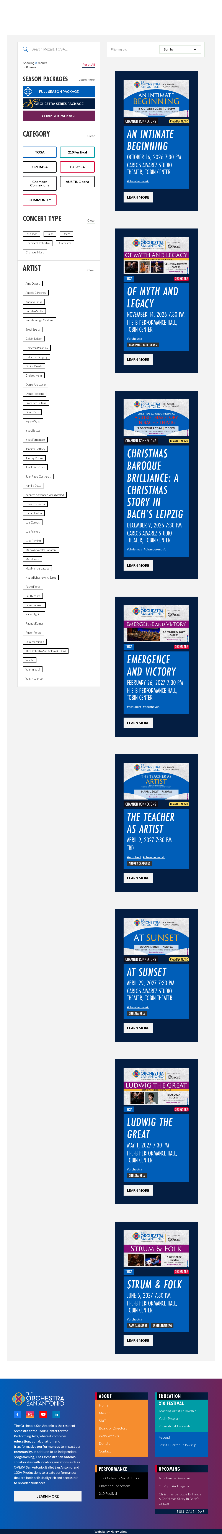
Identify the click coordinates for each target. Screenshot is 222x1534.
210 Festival (108, 1493)
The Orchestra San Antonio (119, 1478)
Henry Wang (119, 1531)
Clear (91, 136)
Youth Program (170, 1418)
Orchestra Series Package (58, 103)
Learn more (87, 79)
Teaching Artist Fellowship (177, 1411)
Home (103, 1405)
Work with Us (109, 1436)
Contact (105, 1451)
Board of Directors (113, 1428)
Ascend (164, 1437)
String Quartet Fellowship (177, 1445)
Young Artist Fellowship (176, 1426)
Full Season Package (59, 91)
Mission (104, 1413)
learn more (138, 197)
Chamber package (59, 116)
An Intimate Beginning (174, 1478)
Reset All (88, 64)
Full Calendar (191, 1511)
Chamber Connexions (115, 1486)
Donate (104, 1443)
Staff (102, 1420)
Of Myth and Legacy (174, 1486)
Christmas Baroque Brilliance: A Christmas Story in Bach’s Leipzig (180, 1498)
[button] (180, 49)
